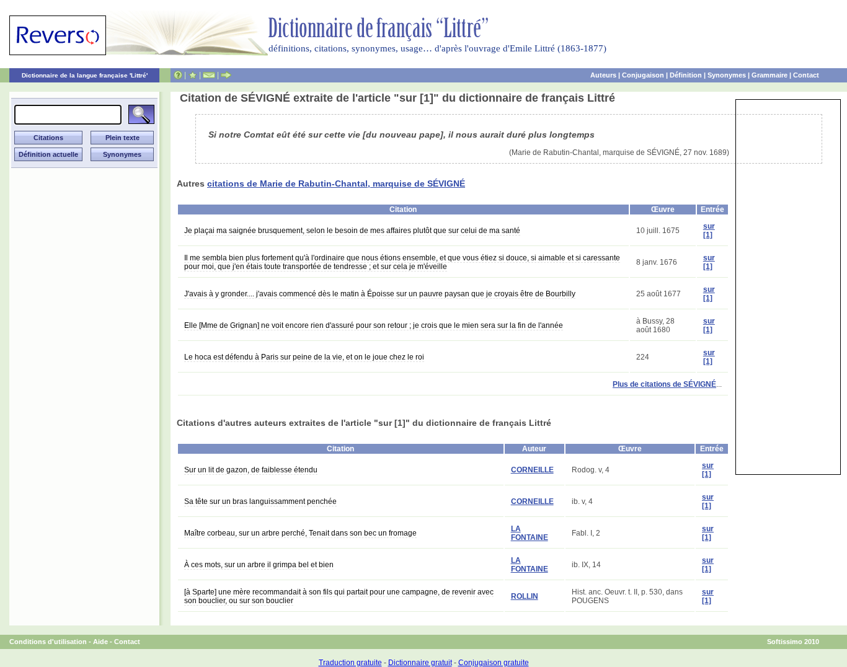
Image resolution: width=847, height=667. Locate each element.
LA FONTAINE (529, 533)
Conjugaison (643, 75)
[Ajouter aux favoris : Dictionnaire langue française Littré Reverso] (192, 75)
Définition (686, 75)
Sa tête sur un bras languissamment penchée (260, 501)
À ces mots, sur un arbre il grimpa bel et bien (259, 564)
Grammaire (769, 75)
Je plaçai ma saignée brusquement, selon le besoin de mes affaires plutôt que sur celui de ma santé (352, 230)
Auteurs (603, 75)
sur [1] (709, 230)
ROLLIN (524, 596)
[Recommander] (226, 75)
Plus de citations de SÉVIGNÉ (664, 384)
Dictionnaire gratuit (420, 662)
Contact (806, 75)
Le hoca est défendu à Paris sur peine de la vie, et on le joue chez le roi (304, 357)
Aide (100, 641)
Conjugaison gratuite (493, 662)
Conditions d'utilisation (48, 641)
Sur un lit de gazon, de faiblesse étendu (250, 470)
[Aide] (178, 75)
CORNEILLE (532, 470)
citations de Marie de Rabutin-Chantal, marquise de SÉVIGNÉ (336, 183)
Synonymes (726, 75)
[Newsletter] (209, 75)
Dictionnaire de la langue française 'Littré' (85, 75)
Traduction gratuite (350, 662)
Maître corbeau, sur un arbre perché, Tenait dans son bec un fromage (300, 533)
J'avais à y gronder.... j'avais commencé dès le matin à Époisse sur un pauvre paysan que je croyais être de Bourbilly (379, 293)
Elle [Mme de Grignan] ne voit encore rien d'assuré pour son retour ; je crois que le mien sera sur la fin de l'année (373, 325)
